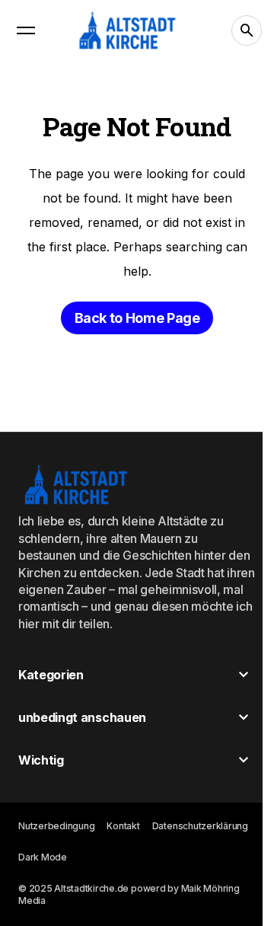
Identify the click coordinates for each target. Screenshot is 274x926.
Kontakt (123, 826)
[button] (26, 30)
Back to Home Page (137, 318)
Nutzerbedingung (56, 826)
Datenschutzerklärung (200, 826)
